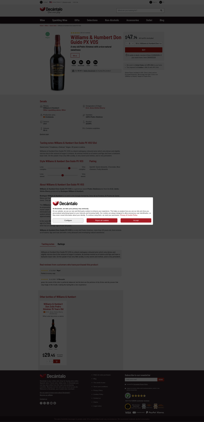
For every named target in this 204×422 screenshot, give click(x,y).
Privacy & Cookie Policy (128, 215)
